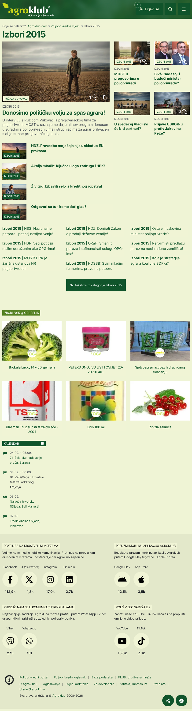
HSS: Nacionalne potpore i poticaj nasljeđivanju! (27, 231)
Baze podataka (103, 677)
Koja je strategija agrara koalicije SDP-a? (155, 261)
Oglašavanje (51, 684)
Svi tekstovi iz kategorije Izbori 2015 (96, 285)
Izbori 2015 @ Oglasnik (21, 313)
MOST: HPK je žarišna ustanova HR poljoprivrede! (24, 263)
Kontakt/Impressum (133, 684)
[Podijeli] (168, 700)
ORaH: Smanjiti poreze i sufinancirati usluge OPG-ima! (94, 248)
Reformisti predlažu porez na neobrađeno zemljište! (157, 246)
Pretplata (159, 684)
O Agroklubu (28, 684)
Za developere (104, 684)
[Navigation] (184, 9)
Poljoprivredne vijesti (65, 26)
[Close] (170, 9)
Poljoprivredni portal (34, 677)
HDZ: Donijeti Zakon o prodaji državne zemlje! (93, 231)
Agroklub (59, 695)
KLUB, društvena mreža (134, 677)
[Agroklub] (28, 9)
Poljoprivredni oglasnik (70, 677)
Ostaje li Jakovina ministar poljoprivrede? (155, 231)
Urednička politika (32, 689)
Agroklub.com (38, 26)
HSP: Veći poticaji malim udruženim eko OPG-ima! (28, 246)
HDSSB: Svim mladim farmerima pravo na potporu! (94, 266)
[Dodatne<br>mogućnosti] (181, 700)
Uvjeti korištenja (77, 684)
